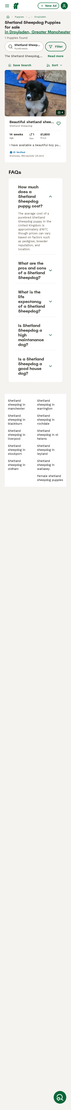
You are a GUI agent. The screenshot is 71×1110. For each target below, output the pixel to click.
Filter (59, 46)
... (29, 16)
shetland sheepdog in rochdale (45, 419)
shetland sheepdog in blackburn (16, 419)
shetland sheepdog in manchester (16, 404)
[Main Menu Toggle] (7, 6)
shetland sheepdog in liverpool (16, 435)
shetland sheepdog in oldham (16, 465)
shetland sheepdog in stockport (16, 450)
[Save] (59, 123)
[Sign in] (64, 5)
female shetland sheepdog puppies (50, 478)
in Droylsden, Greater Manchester (37, 32)
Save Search (22, 65)
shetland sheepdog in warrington (45, 404)
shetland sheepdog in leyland (45, 450)
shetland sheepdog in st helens (47, 435)
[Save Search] (60, 1097)
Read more (56, 56)
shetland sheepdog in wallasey (45, 465)
